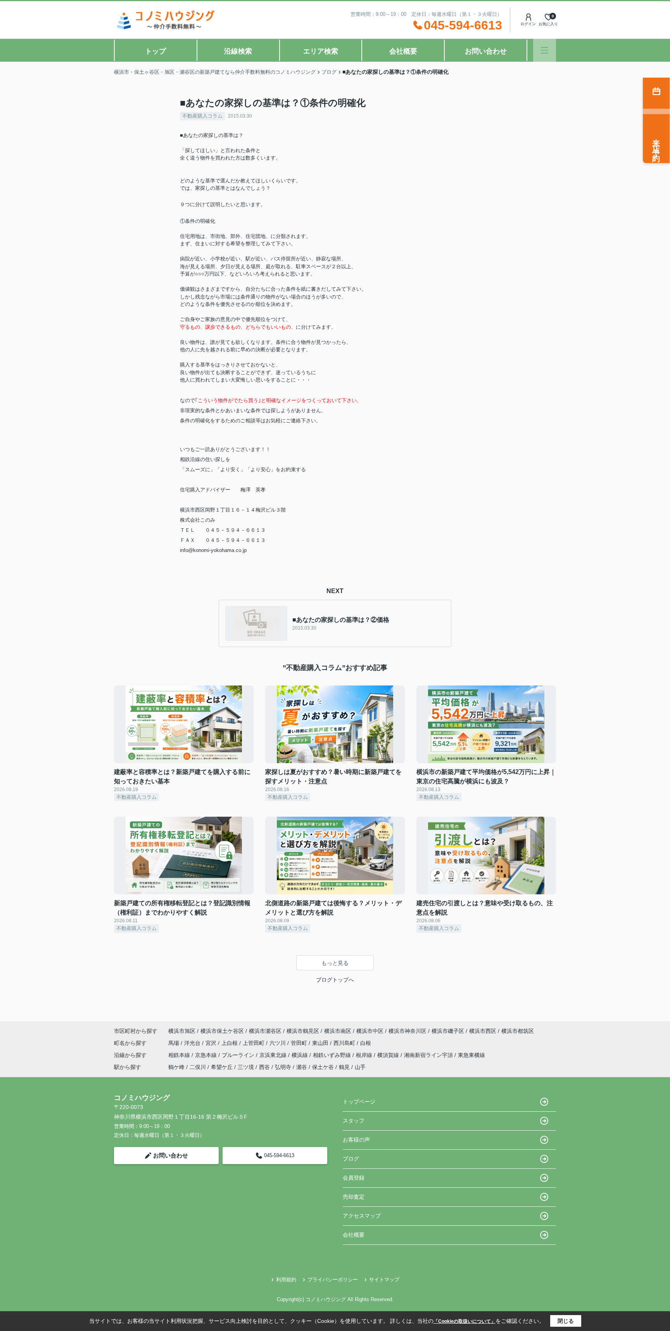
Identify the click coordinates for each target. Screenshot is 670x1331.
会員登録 (353, 1178)
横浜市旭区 (181, 1031)
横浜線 (300, 1055)
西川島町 (345, 1043)
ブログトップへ (335, 980)
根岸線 (365, 1055)
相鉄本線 (180, 1055)
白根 (365, 1043)
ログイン (528, 24)
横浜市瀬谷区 (265, 1031)
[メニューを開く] (544, 50)
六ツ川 (278, 1043)
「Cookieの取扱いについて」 (464, 1321)
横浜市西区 (482, 1031)
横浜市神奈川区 (408, 1031)
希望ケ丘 (222, 1067)
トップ (155, 51)
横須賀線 (389, 1055)
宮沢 (211, 1043)
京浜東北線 (273, 1055)
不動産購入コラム (202, 116)
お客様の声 (356, 1140)
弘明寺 (283, 1067)
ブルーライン (239, 1055)
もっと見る (335, 963)
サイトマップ (384, 1279)
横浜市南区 (337, 1031)
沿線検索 (238, 51)
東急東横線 (471, 1055)
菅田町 (300, 1043)
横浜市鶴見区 (303, 1031)
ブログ (351, 1159)
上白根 (230, 1043)
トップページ (359, 1101)
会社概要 (403, 51)
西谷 (264, 1067)
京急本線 (206, 1055)
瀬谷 (301, 1067)
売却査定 (353, 1197)
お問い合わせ (486, 51)
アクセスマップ (362, 1216)
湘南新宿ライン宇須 (429, 1055)
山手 (360, 1067)
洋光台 (193, 1043)
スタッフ (353, 1121)
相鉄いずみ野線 (332, 1055)
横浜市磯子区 (448, 1031)
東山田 (321, 1043)
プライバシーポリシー (332, 1279)
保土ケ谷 (323, 1067)
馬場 (174, 1043)
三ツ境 (246, 1067)
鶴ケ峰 (176, 1067)
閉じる (566, 1321)
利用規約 (286, 1279)
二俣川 (198, 1067)
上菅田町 (254, 1043)
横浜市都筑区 (517, 1031)
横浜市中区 (369, 1031)
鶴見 (344, 1067)
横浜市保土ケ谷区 (222, 1031)
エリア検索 (320, 51)
